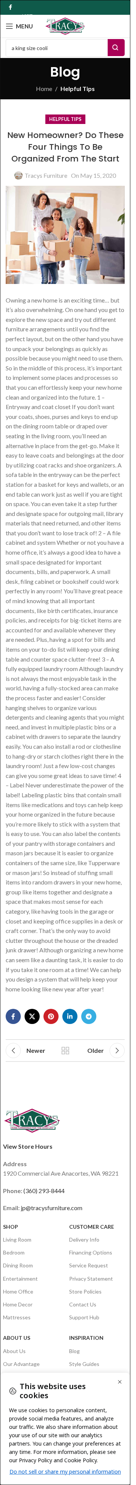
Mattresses (17, 1317)
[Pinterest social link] (51, 1016)
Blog (74, 1351)
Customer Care (91, 1226)
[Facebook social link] (10, 7)
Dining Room (18, 1265)
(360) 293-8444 (44, 1190)
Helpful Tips (77, 88)
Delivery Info (84, 1239)
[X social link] (32, 1016)
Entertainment (20, 1278)
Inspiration (86, 1337)
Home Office (18, 1291)
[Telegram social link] (88, 1016)
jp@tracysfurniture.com (51, 1207)
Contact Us (82, 1304)
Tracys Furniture (46, 175)
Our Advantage (21, 1364)
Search (116, 47)
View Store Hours (28, 1146)
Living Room (17, 1239)
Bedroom (14, 1252)
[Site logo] (65, 25)
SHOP (10, 1226)
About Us (16, 1337)
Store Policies (85, 1291)
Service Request (88, 1265)
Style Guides (84, 1364)
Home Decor (17, 1304)
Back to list (65, 1050)
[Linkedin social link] (69, 1016)
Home (44, 88)
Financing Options (90, 1252)
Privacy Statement (91, 1278)
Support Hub (84, 1317)
